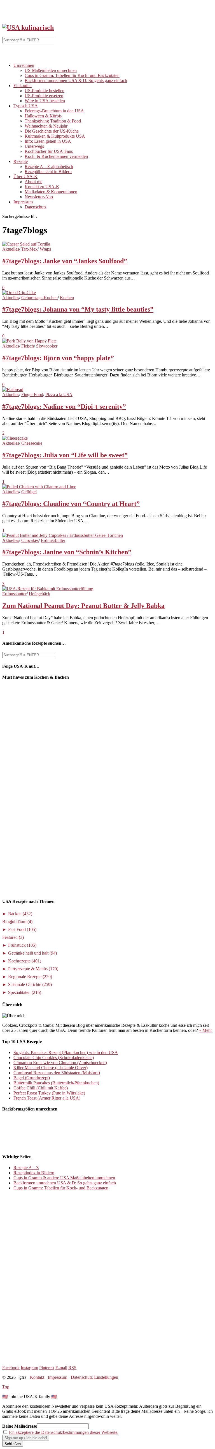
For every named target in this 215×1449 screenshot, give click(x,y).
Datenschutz (35, 207)
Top (5, 1386)
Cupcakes (30, 540)
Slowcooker (46, 346)
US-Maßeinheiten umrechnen (51, 70)
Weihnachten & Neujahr (46, 126)
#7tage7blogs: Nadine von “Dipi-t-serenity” (64, 406)
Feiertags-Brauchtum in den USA (54, 110)
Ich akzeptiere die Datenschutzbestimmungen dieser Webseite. (63, 1432)
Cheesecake (31, 443)
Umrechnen (23, 65)
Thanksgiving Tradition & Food (53, 121)
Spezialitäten (24, 992)
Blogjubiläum (17, 921)
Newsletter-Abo (39, 196)
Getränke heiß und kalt (32, 953)
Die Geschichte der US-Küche (52, 131)
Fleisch (27, 346)
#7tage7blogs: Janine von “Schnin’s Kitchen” (66, 552)
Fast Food (22, 929)
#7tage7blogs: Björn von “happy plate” (58, 358)
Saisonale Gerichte (30, 984)
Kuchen (67, 297)
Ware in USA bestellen (45, 100)
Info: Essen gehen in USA (48, 141)
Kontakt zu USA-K (42, 186)
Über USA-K (25, 176)
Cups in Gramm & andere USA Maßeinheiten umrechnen (64, 1177)
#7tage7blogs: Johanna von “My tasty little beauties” (77, 309)
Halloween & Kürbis (43, 115)
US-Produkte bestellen (44, 90)
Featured (13, 937)
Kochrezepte (24, 961)
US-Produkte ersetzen (44, 95)
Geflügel (29, 491)
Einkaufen (22, 85)
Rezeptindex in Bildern (33, 1172)
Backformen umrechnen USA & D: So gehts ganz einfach (76, 80)
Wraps (45, 249)
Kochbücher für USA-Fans (49, 151)
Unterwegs (34, 146)
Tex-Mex (29, 249)
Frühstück (22, 945)
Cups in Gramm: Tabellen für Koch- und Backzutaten (72, 75)
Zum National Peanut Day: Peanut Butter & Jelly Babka (83, 605)
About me (33, 181)
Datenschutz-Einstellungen (94, 1377)
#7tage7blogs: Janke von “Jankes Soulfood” (64, 261)
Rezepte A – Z (26, 1167)
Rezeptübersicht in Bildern (48, 171)
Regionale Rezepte (30, 976)
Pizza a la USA (59, 394)
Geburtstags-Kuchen (39, 297)
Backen (20, 913)
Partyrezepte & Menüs (33, 968)
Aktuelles (10, 249)
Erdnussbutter (53, 540)
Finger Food (32, 394)
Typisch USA (25, 105)
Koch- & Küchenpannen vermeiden (56, 156)
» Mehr (205, 1030)
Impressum (23, 201)
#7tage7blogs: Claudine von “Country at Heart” (71, 503)
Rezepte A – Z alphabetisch (49, 166)
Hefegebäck (39, 593)
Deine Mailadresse (19, 1426)
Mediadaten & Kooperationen (51, 191)
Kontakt (37, 1377)
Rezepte (20, 161)
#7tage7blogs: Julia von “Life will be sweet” (65, 455)
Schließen (12, 1444)
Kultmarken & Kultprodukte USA (55, 136)
